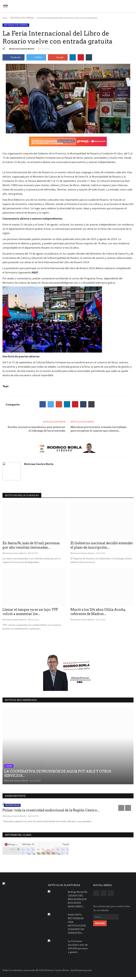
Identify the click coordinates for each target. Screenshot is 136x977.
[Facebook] (42, 404)
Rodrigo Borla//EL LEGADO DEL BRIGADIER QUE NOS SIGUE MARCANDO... (78, 899)
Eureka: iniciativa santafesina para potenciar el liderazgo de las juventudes (36, 429)
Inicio (4, 18)
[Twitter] (51, 404)
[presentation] (121, 808)
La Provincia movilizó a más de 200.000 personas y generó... (78, 946)
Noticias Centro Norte (21, 48)
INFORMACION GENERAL (22, 18)
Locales (8, 766)
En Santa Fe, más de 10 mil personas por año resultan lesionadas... (31, 545)
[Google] (59, 404)
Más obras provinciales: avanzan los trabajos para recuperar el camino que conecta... (98, 429)
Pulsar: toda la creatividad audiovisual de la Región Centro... (50, 810)
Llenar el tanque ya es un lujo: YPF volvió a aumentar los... (30, 612)
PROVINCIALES (12, 805)
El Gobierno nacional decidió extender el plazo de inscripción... (101, 545)
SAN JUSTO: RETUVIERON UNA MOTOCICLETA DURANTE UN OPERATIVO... (77, 924)
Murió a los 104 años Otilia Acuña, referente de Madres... (98, 612)
